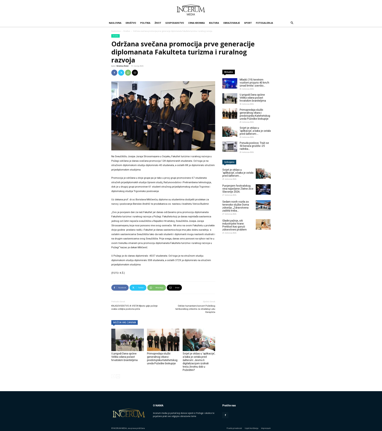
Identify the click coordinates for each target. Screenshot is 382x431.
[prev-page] (113, 376)
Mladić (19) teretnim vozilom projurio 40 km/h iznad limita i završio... (254, 82)
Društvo (131, 23)
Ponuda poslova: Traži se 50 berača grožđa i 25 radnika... (254, 145)
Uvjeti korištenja (251, 428)
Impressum (266, 428)
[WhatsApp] (128, 73)
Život (158, 23)
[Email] (135, 73)
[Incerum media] (191, 10)
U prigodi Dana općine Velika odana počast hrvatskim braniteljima (124, 357)
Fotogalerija (264, 23)
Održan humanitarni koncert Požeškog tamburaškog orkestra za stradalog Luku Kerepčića (195, 308)
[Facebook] (114, 73)
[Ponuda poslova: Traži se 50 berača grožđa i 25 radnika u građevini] (229, 146)
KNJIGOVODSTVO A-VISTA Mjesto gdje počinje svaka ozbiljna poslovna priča (134, 307)
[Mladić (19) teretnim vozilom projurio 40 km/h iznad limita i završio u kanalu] (229, 83)
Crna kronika (196, 23)
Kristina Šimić (123, 66)
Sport (248, 23)
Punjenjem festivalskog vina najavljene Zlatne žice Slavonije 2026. (237, 188)
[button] (291, 23)
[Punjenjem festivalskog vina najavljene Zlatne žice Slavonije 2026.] (263, 189)
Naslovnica (116, 31)
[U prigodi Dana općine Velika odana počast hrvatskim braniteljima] (127, 340)
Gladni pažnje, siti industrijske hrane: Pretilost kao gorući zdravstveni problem (234, 225)
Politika (145, 23)
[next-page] (118, 376)
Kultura (214, 23)
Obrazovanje (231, 23)
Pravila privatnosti (234, 428)
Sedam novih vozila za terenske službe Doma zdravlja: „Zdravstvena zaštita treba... (235, 206)
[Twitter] (121, 73)
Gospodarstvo (174, 23)
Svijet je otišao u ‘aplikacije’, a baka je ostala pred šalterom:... (255, 130)
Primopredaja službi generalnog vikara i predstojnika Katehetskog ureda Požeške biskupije (162, 358)
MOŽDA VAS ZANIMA (124, 322)
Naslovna (115, 23)
